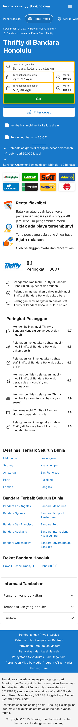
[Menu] (70, 6)
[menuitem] (39, 18)
